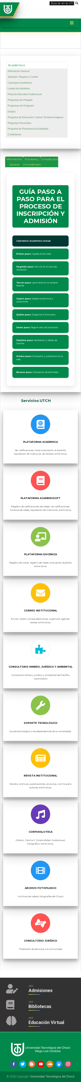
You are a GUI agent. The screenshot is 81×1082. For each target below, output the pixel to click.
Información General (18, 71)
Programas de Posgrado (21, 105)
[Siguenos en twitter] (22, 1064)
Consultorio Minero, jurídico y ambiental (41, 666)
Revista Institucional (40, 775)
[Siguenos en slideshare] (59, 1064)
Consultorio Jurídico (40, 940)
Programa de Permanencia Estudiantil (28, 128)
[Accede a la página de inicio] (8, 9)
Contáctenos (14, 134)
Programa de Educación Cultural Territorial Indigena (35, 117)
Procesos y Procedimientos (31, 162)
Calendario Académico (20, 82)
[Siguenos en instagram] (68, 1064)
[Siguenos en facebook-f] (13, 1064)
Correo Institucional (40, 610)
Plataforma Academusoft (40, 498)
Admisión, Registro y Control (23, 77)
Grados (12, 111)
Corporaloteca (40, 831)
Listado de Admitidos (19, 88)
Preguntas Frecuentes (19, 123)
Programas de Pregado (20, 100)
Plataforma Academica (40, 441)
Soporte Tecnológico (40, 722)
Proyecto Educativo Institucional (25, 94)
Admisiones (40, 990)
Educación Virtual (46, 1022)
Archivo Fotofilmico (40, 888)
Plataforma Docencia (40, 554)
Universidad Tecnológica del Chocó (52, 1076)
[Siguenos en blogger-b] (31, 1064)
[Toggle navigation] (72, 23)
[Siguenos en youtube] (40, 1064)
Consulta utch (49, 159)
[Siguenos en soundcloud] (49, 1064)
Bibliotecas (40, 1006)
